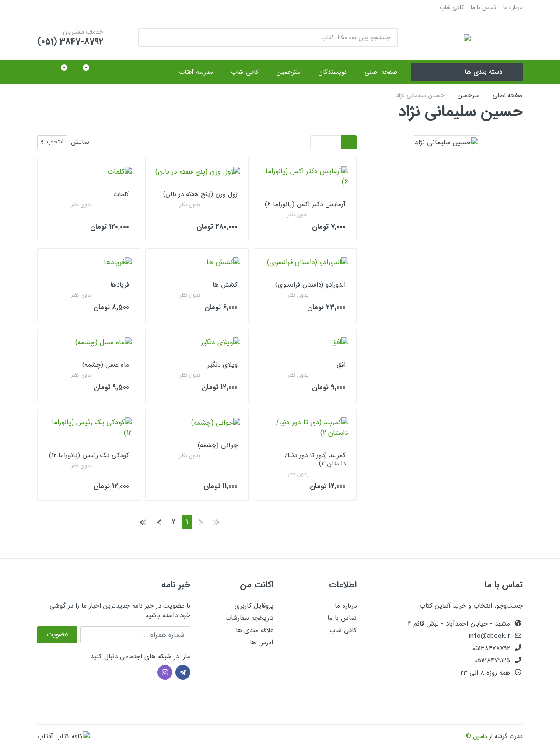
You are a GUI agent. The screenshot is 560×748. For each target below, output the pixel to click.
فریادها (119, 285)
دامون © (476, 736)
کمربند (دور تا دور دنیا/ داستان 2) (315, 459)
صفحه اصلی (508, 95)
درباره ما (513, 7)
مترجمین (469, 95)
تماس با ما (483, 7)
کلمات (121, 194)
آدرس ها (261, 642)
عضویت (57, 634)
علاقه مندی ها (254, 630)
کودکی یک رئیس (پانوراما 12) (89, 455)
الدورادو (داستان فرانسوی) (310, 285)
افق (341, 365)
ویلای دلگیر (222, 365)
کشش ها (225, 285)
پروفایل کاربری (253, 606)
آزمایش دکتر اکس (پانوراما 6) (305, 204)
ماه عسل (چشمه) (105, 365)
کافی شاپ (452, 7)
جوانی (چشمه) (218, 445)
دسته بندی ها (483, 72)
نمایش (80, 142)
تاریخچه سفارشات (249, 618)
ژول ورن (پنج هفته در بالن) (200, 194)
